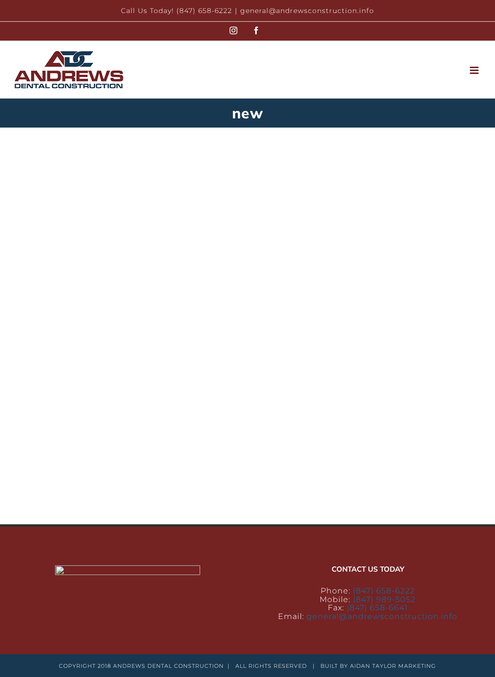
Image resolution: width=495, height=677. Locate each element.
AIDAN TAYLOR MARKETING (393, 666)
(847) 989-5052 (384, 599)
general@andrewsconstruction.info (307, 10)
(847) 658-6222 (384, 590)
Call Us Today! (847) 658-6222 (176, 10)
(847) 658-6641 (377, 607)
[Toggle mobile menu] (475, 70)
